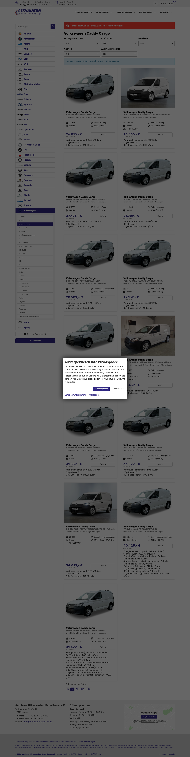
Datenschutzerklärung (75, 395)
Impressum (94, 395)
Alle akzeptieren (101, 389)
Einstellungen (118, 389)
